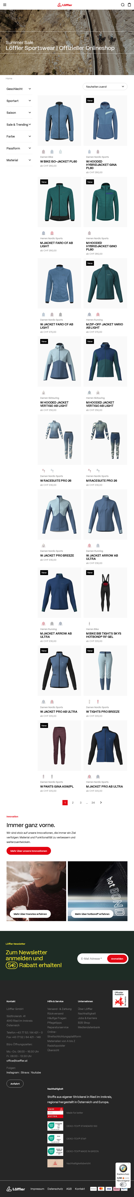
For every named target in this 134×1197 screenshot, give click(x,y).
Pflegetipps (54, 1023)
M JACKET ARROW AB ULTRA (56, 635)
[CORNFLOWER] (52, 151)
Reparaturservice (57, 1027)
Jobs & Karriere (87, 1018)
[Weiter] (101, 804)
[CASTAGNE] (43, 151)
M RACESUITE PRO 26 (101, 480)
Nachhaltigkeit (87, 1013)
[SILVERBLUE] (60, 151)
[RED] (52, 233)
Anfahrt (15, 1084)
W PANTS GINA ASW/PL (57, 786)
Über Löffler (85, 1009)
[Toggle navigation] (4, 5)
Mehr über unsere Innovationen (28, 851)
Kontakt (80, 1189)
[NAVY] (43, 233)
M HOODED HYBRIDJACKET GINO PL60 (101, 246)
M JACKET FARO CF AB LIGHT (56, 244)
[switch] (123, 1185)
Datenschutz (55, 1189)
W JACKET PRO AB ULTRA (58, 711)
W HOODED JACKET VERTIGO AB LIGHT (54, 404)
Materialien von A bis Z (61, 1041)
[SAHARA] (43, 392)
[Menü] (129, 1165)
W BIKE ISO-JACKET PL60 (58, 161)
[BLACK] (60, 314)
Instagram (13, 1072)
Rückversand (55, 1013)
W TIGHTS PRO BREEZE (103, 711)
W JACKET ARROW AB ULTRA (102, 557)
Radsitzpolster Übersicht (56, 1047)
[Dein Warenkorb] (129, 5)
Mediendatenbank (89, 1027)
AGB (69, 1189)
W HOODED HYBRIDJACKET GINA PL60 (101, 165)
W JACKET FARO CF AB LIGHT (56, 326)
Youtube (36, 1072)
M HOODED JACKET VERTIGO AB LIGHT (100, 404)
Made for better (75, 1112)
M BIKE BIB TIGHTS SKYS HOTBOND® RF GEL (103, 635)
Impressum (37, 1189)
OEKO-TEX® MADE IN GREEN (83, 1151)
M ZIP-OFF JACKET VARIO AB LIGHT (104, 326)
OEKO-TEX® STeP (76, 1138)
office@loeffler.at (17, 1061)
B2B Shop (84, 1023)
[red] (98, 314)
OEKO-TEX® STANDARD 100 (82, 1126)
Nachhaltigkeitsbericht (79, 1163)
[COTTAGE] (98, 470)
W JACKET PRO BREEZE (57, 555)
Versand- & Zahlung (59, 1009)
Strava (25, 1072)
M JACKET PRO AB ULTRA (104, 786)
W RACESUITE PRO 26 (55, 480)
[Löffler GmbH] (65, 5)
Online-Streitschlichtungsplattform (61, 1034)
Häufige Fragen (56, 1018)
